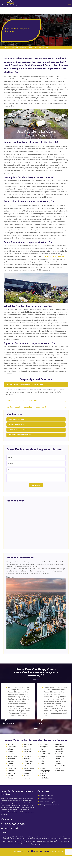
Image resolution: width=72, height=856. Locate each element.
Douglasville (28, 744)
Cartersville (12, 768)
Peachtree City (45, 754)
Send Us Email (11, 828)
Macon (26, 773)
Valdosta (58, 763)
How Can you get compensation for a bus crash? (26, 407)
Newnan (43, 751)
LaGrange (27, 766)
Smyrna (42, 775)
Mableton (27, 771)
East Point (27, 751)
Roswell (42, 768)
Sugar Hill (58, 754)
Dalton (10, 775)
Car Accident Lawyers (17, 419)
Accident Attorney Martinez (18, 47)
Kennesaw (27, 763)
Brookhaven (12, 756)
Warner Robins (60, 766)
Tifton (57, 759)
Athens (10, 749)
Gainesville (28, 756)
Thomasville (59, 756)
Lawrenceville (29, 768)
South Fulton (44, 778)
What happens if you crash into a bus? (21, 400)
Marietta (27, 775)
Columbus (11, 773)
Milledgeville (44, 747)
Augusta (11, 754)
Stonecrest (59, 751)
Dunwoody (27, 749)
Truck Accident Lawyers (18, 429)
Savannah (43, 773)
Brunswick (11, 759)
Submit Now (36, 485)
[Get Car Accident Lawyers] (10, 3)
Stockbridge (59, 749)
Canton (10, 763)
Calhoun (11, 761)
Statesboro (59, 747)
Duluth (26, 747)
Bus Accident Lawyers (17, 424)
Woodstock (59, 771)
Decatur (11, 778)
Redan (42, 763)
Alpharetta (12, 747)
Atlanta (10, 751)
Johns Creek (28, 761)
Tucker (58, 761)
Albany (10, 744)
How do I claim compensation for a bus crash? (25, 385)
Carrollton (11, 766)
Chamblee (11, 771)
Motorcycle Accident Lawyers (20, 435)
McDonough (44, 744)
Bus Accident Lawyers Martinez (39, 47)
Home (6, 47)
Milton (42, 749)
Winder (58, 768)
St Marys (58, 744)
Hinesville (27, 759)
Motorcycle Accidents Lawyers (49, 805)
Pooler (42, 761)
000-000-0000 (14, 824)
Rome (42, 766)
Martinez (27, 778)
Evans (26, 754)
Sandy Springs (45, 771)
